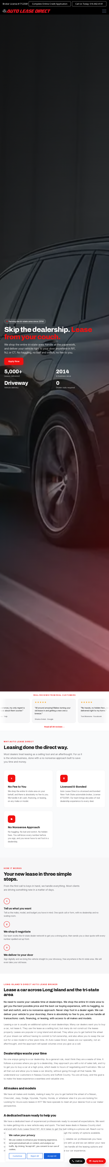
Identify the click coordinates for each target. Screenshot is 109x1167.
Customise (17, 1156)
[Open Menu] (104, 11)
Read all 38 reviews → (54, 727)
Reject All (35, 1156)
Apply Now (13, 361)
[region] (34, 1146)
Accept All (52, 1156)
